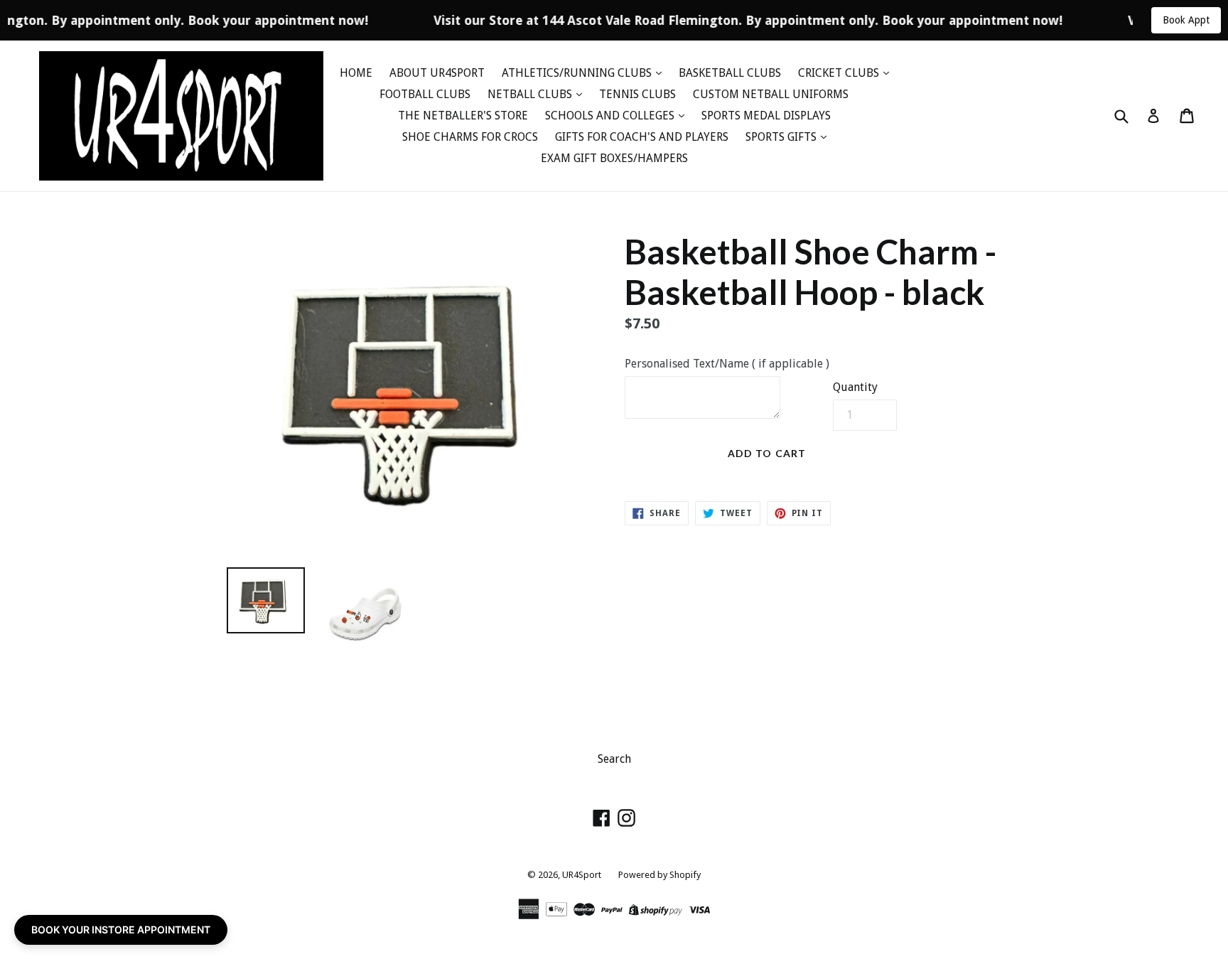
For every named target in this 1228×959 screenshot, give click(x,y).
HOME (356, 73)
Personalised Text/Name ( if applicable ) (727, 363)
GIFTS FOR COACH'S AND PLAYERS (641, 137)
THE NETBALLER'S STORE (463, 115)
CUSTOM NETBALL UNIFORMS (771, 94)
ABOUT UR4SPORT (437, 73)
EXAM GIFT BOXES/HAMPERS (614, 158)
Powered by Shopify (659, 874)
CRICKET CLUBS (840, 73)
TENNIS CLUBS (637, 94)
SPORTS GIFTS (782, 137)
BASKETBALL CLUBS (730, 73)
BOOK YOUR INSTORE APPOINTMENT (120, 929)
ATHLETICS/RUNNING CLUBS (578, 73)
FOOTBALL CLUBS (424, 94)
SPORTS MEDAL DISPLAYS (766, 115)
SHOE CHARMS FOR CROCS (470, 137)
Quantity (855, 387)
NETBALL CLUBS (531, 94)
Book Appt (1186, 20)
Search (614, 759)
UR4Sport (581, 874)
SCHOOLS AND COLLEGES (611, 115)
